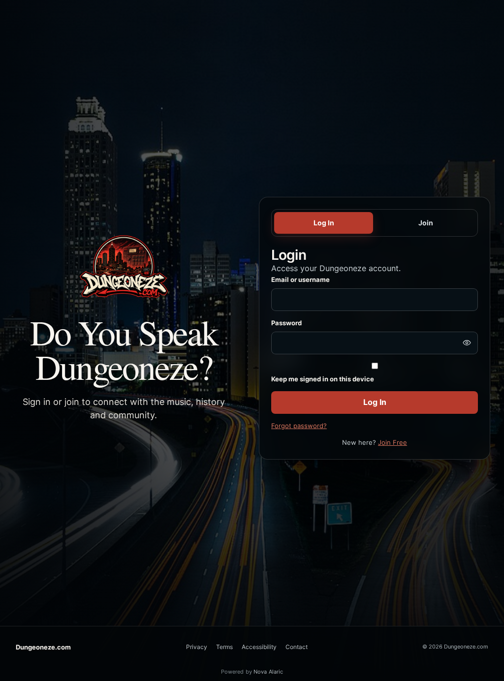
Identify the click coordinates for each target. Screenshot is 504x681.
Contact (296, 646)
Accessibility (259, 646)
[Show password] (466, 343)
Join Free (392, 442)
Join (425, 222)
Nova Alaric (268, 671)
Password (286, 323)
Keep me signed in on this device (322, 379)
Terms (224, 646)
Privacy (196, 646)
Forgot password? (299, 426)
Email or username (300, 279)
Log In (324, 222)
